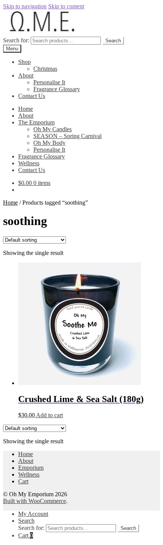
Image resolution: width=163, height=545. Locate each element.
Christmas (45, 68)
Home (25, 109)
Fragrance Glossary (56, 89)
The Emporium (36, 122)
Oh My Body (49, 143)
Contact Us (31, 96)
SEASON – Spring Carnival (67, 136)
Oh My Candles (52, 129)
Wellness (28, 163)
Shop (24, 62)
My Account (33, 514)
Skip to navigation (25, 6)
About (25, 75)
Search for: (16, 40)
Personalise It (49, 82)
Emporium (31, 467)
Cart (23, 481)
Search (113, 40)
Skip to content (66, 6)
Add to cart (49, 415)
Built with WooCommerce (34, 501)
